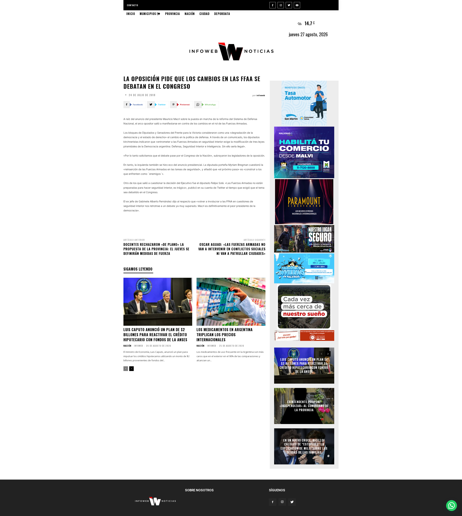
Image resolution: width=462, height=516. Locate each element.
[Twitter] (289, 5)
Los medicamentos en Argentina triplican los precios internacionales (225, 334)
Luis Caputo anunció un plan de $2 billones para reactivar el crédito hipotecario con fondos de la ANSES (155, 334)
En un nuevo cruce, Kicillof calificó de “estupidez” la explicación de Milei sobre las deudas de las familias (304, 446)
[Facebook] (272, 5)
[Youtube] (297, 5)
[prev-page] (125, 368)
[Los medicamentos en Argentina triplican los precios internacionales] (231, 302)
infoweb (260, 95)
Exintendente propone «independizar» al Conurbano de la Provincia (304, 406)
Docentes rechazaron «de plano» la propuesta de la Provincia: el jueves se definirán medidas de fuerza (156, 249)
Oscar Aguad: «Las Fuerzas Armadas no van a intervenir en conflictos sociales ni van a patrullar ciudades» (231, 249)
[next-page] (131, 368)
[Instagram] (281, 5)
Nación (127, 346)
